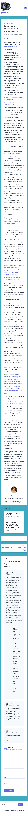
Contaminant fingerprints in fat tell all (14, 514)
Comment (6, 754)
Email (5, 777)
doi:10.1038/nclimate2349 (10, 46)
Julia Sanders (12, 703)
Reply (7, 625)
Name (6, 770)
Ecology (11, 23)
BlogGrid (15, 810)
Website (6, 783)
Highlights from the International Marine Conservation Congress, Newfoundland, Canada (12, 525)
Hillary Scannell (18, 34)
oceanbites (5, 12)
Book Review (7, 21)
